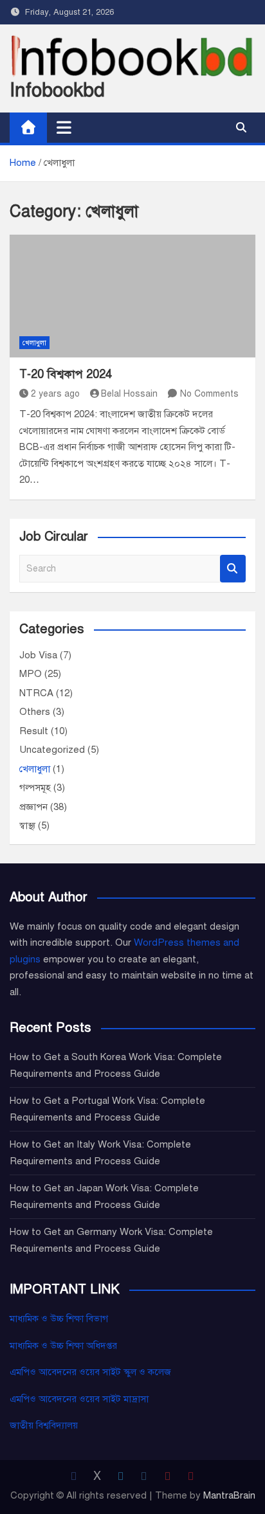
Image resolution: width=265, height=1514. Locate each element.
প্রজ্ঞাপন (33, 807)
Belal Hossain (129, 393)
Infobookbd (57, 90)
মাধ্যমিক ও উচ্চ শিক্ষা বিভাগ (59, 1318)
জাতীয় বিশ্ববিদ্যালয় (44, 1425)
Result (33, 731)
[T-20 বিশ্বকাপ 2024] (132, 296)
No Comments (209, 393)
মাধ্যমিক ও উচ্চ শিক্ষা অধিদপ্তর (63, 1345)
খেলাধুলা (34, 343)
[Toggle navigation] (64, 127)
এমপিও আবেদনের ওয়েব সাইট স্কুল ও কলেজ (90, 1372)
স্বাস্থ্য (27, 825)
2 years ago (55, 393)
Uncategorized (52, 749)
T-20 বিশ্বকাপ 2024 (65, 374)
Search (233, 568)
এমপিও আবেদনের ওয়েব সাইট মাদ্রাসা (79, 1399)
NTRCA (36, 693)
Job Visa (38, 655)
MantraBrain (229, 1495)
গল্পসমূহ (35, 787)
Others (34, 711)
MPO (30, 674)
